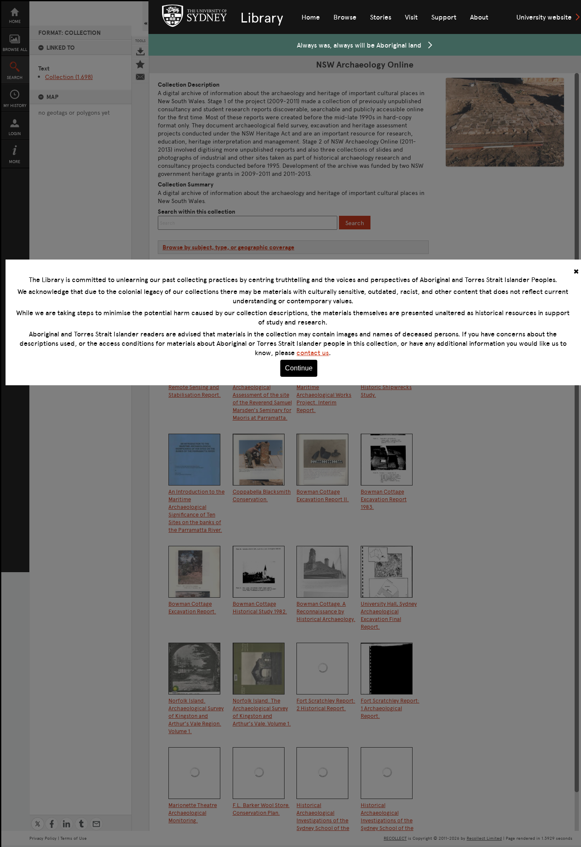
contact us (312, 352)
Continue (299, 368)
